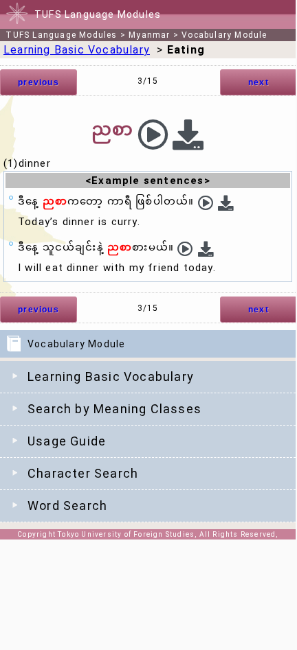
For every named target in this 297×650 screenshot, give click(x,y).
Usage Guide (67, 441)
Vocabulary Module (224, 35)
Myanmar (149, 35)
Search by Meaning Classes (114, 409)
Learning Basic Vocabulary (111, 376)
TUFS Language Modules (61, 35)
